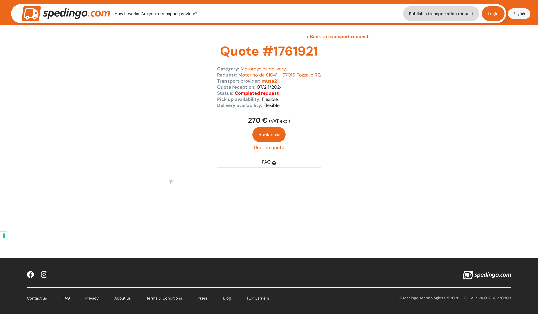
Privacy (92, 298)
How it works (127, 13)
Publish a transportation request (441, 13)
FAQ (267, 162)
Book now (269, 134)
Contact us (37, 298)
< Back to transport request (337, 37)
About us (122, 298)
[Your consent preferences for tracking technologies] (4, 236)
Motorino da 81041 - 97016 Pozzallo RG (279, 75)
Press (203, 298)
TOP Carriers (258, 298)
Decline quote (269, 147)
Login (493, 13)
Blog (227, 298)
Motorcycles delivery (263, 69)
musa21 (270, 81)
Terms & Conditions (164, 298)
